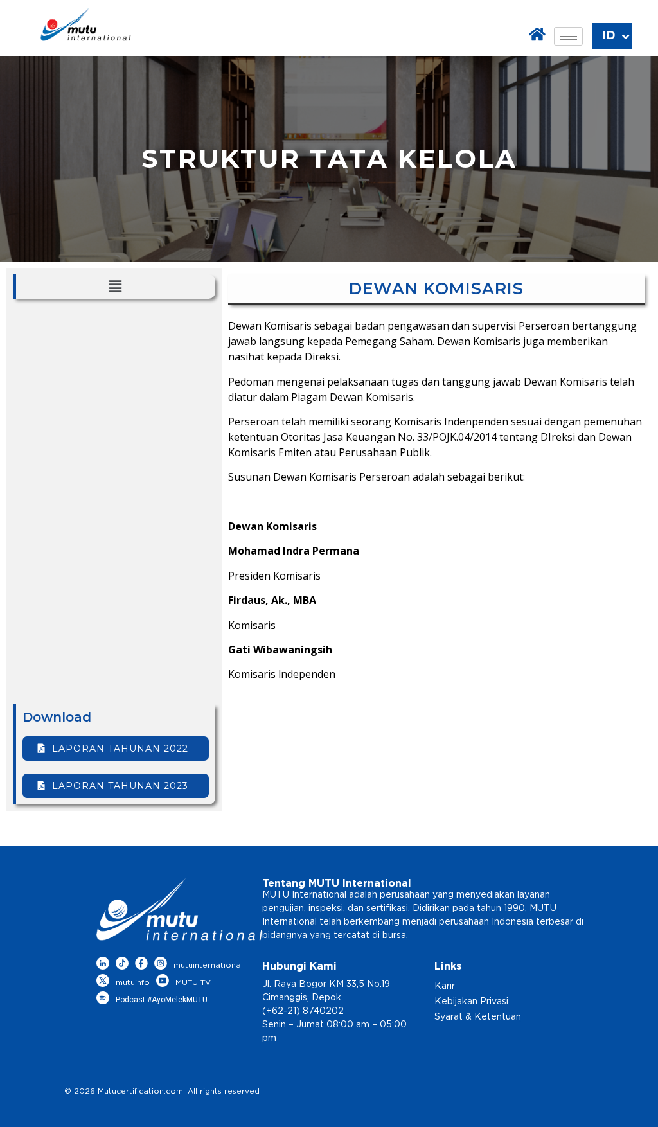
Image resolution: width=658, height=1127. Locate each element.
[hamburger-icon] (568, 36)
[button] (116, 286)
